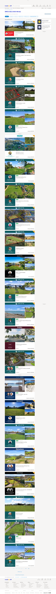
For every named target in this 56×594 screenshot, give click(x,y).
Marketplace (7, 582)
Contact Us (41, 592)
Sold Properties (15, 584)
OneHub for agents (15, 586)
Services (38, 582)
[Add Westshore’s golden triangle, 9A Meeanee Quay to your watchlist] (34, 304)
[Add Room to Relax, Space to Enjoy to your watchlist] (34, 22)
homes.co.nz (16, 590)
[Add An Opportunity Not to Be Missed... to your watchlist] (34, 327)
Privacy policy (27, 592)
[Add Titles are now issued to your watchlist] (34, 497)
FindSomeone (49, 590)
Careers (19, 592)
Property (14, 582)
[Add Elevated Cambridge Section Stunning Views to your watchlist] (34, 208)
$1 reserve (7, 586)
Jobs (29, 582)
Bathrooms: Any (26, 16)
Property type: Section (33, 16)
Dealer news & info (23, 586)
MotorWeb (24, 590)
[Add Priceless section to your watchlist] (34, 521)
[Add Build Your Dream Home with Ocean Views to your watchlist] (34, 449)
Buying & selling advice (23, 585)
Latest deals (7, 583)
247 (25, 568)
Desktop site (13, 592)
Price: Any (16, 16)
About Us (16, 592)
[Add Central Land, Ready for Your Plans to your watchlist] (34, 425)
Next (28, 568)
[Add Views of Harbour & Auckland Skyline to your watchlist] (34, 545)
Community (45, 582)
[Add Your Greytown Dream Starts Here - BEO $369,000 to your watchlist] (34, 473)
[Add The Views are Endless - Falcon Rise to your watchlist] (34, 377)
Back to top (20, 571)
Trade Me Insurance (7, 590)
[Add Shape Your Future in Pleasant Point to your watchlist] (34, 110)
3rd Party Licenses (46, 586)
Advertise (24, 592)
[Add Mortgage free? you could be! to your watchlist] (34, 401)
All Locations (11, 16)
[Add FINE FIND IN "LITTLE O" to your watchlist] (34, 136)
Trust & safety (45, 585)
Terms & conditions (32, 592)
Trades (37, 583)
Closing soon (7, 585)
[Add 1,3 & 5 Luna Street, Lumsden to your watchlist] (34, 86)
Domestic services (38, 584)
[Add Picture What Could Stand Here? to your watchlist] (34, 160)
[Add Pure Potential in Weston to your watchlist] (34, 62)
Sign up (50, 579)
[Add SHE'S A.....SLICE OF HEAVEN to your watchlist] (34, 256)
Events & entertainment (39, 585)
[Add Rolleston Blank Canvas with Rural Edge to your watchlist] (34, 184)
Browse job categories (31, 583)
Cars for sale (22, 583)
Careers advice (30, 584)
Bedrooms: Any (21, 16)
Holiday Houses (40, 590)
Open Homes (14, 585)
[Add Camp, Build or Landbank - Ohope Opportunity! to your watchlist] (34, 38)
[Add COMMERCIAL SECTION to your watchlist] (34, 232)
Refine (7, 16)
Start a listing (38, 579)
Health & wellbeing (39, 586)
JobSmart (30, 585)
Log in (48, 579)
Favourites (45, 579)
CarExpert (32, 590)
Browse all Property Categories (20, 574)
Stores (6, 584)
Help (44, 583)
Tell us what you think (24, 577)
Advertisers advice (31, 586)
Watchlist (42, 579)
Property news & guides (16, 583)
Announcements (46, 584)
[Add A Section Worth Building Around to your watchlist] (34, 280)
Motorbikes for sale (23, 584)
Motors (22, 582)
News (21, 592)
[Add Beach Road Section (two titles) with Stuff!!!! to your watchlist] (34, 351)
